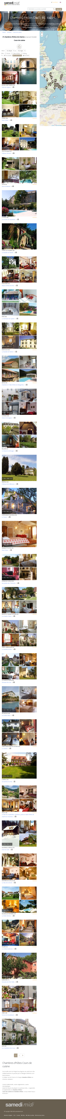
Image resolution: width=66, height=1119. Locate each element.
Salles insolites (30, 1115)
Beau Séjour (5, 550)
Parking (25, 53)
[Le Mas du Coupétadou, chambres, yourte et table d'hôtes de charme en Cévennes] (56, 85)
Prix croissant (8, 55)
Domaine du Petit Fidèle (8, 982)
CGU (14, 1115)
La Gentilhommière (7, 649)
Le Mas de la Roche (7, 882)
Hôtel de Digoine (6, 87)
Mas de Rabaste (6, 186)
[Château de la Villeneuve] (52, 82)
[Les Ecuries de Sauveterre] (55, 85)
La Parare (4, 517)
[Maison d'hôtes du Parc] (61, 77)
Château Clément (6, 153)
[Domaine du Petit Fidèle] (55, 88)
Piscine (8, 53)
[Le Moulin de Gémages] (50, 75)
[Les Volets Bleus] (46, 88)
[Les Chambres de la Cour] (44, 76)
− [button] (41, 35)
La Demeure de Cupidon (8, 318)
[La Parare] (62, 87)
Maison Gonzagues (7, 418)
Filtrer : (3, 50)
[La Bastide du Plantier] (60, 89)
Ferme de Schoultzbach (8, 1015)
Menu (58, 9)
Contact (18, 1115)
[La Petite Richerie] (51, 78)
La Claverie (5, 748)
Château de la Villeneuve (8, 484)
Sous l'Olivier (5, 120)
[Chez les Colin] (61, 79)
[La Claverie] (47, 80)
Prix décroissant (17, 55)
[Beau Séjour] (49, 84)
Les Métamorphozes (7, 949)
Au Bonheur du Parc (7, 781)
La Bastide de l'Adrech (7, 352)
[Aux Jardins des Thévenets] (55, 81)
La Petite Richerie (6, 916)
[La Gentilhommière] (50, 85)
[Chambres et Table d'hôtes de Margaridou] (55, 83)
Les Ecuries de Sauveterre (8, 219)
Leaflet (52, 125)
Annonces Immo (40, 1115)
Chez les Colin (5, 849)
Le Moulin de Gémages (8, 451)
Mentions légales (8, 1115)
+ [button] (41, 33)
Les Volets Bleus (6, 715)
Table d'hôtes (16, 53)
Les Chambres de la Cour (8, 1048)
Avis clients (26, 55)
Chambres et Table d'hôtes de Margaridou (13, 385)
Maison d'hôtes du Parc (8, 285)
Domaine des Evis (6, 682)
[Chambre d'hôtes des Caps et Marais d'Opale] (53, 68)
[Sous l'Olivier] (58, 87)
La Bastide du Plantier (7, 252)
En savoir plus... (54, 27)
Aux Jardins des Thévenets (9, 583)
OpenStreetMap (59, 125)
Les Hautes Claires (7, 616)
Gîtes (23, 1115)
